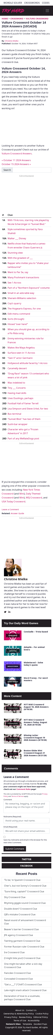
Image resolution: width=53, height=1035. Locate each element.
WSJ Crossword (34, 497)
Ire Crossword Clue (14, 952)
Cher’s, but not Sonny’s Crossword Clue (25, 885)
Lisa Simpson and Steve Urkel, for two (28, 408)
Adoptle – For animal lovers (34, 648)
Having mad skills (17, 393)
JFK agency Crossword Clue (18, 935)
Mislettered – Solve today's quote (33, 663)
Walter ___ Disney (17, 238)
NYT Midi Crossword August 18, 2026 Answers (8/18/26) (36, 707)
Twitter (26, 859)
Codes (45, 2)
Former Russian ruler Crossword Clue (24, 946)
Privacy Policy (10, 1017)
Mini (21, 493)
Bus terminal (14, 413)
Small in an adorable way (21, 293)
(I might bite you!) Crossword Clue (22, 958)
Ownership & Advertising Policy (19, 1013)
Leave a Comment (10, 509)
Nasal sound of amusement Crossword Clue (25, 922)
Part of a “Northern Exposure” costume (29, 287)
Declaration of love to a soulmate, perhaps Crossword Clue (22, 997)
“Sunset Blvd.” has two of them (24, 419)
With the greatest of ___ (20, 257)
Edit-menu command (19, 313)
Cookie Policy (41, 1013)
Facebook (26, 865)
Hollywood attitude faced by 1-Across (27, 363)
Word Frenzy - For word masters (36, 679)
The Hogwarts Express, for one (24, 308)
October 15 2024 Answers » (16, 164)
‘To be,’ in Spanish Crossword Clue (22, 879)
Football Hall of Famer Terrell (23, 403)
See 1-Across (14, 282)
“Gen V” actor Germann (20, 357)
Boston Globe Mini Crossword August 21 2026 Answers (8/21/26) (35, 753)
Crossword (16, 18)
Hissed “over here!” (18, 324)
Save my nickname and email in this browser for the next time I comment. (25, 841)
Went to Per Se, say (18, 272)
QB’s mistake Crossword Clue (19, 914)
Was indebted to (16, 382)
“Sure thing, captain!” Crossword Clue (24, 891)
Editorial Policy (40, 1017)
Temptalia (27, 1024)
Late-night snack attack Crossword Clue (25, 990)
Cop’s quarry (14, 303)
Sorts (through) (16, 318)
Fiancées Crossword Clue (17, 973)
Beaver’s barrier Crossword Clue (21, 929)
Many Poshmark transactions (23, 277)
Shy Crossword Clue (14, 897)
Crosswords (32, 2)
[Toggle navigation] (47, 10)
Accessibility (33, 1020)
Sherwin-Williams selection (22, 298)
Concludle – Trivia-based (36, 631)
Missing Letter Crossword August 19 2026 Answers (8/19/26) (35, 737)
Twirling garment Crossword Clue (22, 940)
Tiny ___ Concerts (17, 387)
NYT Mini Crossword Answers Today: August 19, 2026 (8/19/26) (35, 722)
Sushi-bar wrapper (18, 424)
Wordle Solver (13, 2)
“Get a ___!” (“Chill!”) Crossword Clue (23, 984)
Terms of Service (18, 796)
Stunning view (15, 252)
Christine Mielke (11, 41)
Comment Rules (23, 789)
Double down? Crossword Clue (20, 908)
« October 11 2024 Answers (16, 160)
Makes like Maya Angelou (21, 347)
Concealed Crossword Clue (18, 978)
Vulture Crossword (37, 18)
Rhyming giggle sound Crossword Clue (25, 903)
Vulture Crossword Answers (17, 153)
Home (5, 18)
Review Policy (25, 1017)
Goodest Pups (40, 1024)
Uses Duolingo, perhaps (20, 398)
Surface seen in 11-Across (21, 352)
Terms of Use (20, 1020)
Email (10, 827)
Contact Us (31, 1010)
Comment (8, 799)
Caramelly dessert (17, 368)
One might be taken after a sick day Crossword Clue (23, 965)
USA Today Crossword (13, 501)
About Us (19, 1010)
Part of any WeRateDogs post (23, 438)
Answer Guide (17, 513)
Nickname (12, 816)
